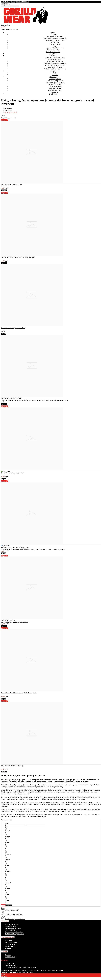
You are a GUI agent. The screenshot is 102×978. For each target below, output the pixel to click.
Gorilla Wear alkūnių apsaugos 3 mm (13, 473)
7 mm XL (8, 900)
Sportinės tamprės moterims (55, 58)
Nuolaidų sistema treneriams (14, 928)
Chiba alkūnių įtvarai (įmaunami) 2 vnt (13, 328)
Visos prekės (9, 940)
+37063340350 (5, 2)
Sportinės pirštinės (55, 79)
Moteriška (55, 75)
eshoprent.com (28, 972)
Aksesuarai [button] (53, 77)
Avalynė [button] (53, 71)
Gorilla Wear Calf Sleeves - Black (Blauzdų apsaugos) (18, 257)
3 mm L (7, 842)
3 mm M (7, 837)
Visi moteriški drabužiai (53, 52)
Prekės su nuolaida (11, 942)
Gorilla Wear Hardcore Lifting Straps (12, 765)
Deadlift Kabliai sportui (55, 90)
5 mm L (7, 865)
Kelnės (55, 46)
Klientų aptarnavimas (8, 937)
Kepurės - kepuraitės (55, 84)
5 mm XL (8, 871)
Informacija (5, 921)
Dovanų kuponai (10, 944)
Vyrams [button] (53, 33)
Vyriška (55, 73)
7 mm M (7, 889)
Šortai (55, 35)
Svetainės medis (10, 946)
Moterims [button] (53, 56)
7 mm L (7, 894)
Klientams (4, 951)
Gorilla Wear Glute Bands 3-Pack (11, 185)
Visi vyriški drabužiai (53, 50)
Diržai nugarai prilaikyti (55, 86)
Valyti (3, 905)
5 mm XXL (8, 883)
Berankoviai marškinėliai (55, 37)
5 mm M (7, 860)
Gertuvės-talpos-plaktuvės (55, 81)
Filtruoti (9, 905)
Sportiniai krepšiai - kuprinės (55, 83)
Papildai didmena (10, 926)
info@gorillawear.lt (17, 2)
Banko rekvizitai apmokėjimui (14, 934)
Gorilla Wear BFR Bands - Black (11, 398)
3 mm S (7, 831)
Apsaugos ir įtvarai (55, 88)
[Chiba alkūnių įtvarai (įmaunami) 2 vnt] (32, 326)
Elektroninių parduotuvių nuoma (11, 972)
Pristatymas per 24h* (12, 910)
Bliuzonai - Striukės (55, 44)
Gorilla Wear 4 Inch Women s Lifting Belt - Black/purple (18, 693)
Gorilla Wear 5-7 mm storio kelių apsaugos (14, 547)
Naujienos (53, 54)
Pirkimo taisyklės (10, 930)
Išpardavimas (53, 94)
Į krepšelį (4, 190)
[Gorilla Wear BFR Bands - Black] (32, 396)
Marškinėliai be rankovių (55, 61)
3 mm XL (8, 854)
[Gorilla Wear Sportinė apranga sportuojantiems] (26, 23)
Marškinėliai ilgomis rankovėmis (55, 40)
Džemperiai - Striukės (55, 67)
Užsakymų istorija (10, 957)
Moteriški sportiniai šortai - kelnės (55, 69)
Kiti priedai (55, 92)
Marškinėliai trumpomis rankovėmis (55, 38)
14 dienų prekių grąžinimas (14, 914)
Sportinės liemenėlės (55, 59)
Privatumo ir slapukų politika (14, 932)
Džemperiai (55, 42)
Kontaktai (26, 2)
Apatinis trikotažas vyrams (55, 48)
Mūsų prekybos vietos (12, 924)
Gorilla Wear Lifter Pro (8, 620)
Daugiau (3, 334)
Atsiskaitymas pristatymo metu (15, 919)
